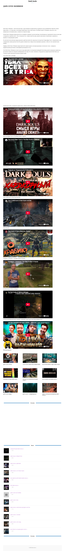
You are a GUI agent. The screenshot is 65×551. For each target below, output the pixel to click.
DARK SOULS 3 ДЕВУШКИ (15, 463)
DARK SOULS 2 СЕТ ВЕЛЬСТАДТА (17, 470)
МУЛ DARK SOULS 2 (14, 485)
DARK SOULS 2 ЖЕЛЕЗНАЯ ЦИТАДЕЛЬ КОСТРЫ (20, 507)
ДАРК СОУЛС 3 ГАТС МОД (15, 522)
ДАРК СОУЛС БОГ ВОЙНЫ (15, 492)
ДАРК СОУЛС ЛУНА (14, 500)
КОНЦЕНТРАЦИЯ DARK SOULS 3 (17, 448)
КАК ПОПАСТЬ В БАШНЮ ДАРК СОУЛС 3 (18, 529)
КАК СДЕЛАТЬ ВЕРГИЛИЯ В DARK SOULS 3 (19, 478)
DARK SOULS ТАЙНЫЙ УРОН (16, 456)
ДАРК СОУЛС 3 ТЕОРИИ (15, 514)
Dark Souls (32, 1)
